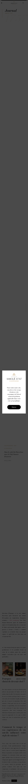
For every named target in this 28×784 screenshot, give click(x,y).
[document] (14, 392)
